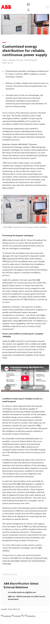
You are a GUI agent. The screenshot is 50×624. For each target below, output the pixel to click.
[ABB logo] (6, 7)
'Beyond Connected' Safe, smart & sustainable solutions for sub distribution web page (25, 561)
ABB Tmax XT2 (17, 341)
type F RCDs (27, 296)
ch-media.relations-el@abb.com (22, 592)
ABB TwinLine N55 (10, 258)
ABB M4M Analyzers (25, 484)
